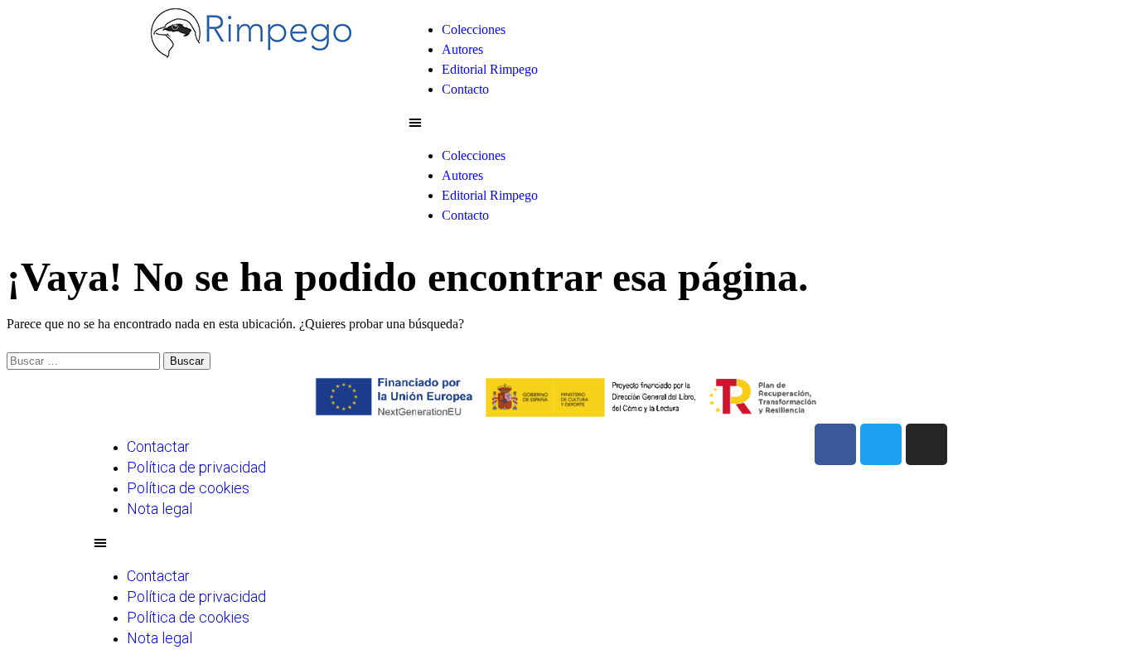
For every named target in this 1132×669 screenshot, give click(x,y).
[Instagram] (926, 444)
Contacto (465, 89)
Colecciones (474, 29)
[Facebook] (835, 444)
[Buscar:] (85, 360)
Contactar (158, 446)
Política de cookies (188, 488)
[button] (723, 123)
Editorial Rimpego (490, 69)
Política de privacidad (196, 467)
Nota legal (159, 508)
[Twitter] (881, 444)
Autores (462, 49)
